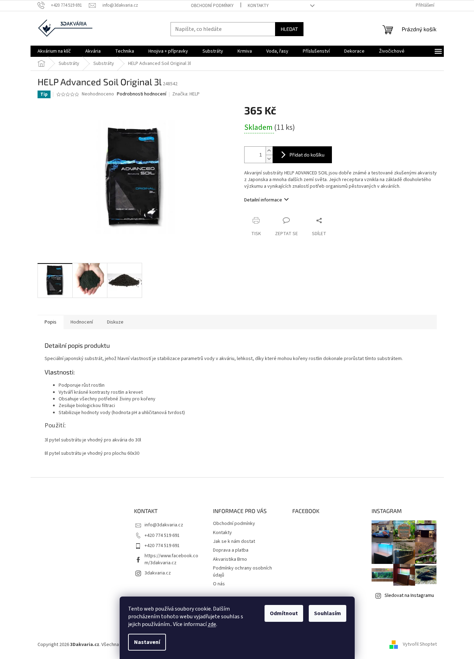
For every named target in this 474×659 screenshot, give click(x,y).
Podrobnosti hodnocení (141, 94)
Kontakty (258, 5)
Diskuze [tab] (115, 322)
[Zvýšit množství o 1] (269, 151)
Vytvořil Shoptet (420, 644)
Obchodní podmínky (212, 5)
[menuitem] (54, 51)
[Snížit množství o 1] (269, 159)
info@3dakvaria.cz (164, 524)
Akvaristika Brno (230, 559)
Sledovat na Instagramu (409, 595)
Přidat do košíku (307, 155)
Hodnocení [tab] (82, 322)
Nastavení (147, 642)
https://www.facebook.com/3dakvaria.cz (171, 559)
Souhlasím (327, 613)
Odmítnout (284, 613)
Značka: (186, 94)
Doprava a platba (230, 550)
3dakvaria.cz (158, 573)
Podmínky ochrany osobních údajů (242, 571)
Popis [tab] (50, 322)
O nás (219, 583)
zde (212, 624)
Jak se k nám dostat (234, 541)
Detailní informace (263, 200)
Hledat (289, 29)
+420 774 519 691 (162, 535)
